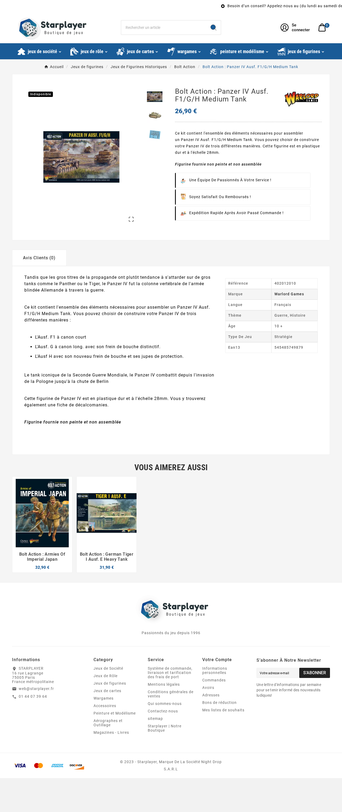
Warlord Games (289, 294)
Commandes (214, 680)
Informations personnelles (214, 670)
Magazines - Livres (111, 732)
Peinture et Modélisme (115, 713)
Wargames (104, 698)
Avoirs (208, 687)
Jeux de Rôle (106, 676)
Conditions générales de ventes (170, 694)
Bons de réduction (219, 702)
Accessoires (105, 706)
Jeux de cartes (107, 691)
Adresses (211, 695)
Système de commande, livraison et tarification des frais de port (170, 672)
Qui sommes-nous (165, 703)
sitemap (155, 718)
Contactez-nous (163, 711)
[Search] (213, 27)
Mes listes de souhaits (223, 710)
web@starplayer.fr (36, 689)
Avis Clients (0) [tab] (39, 257)
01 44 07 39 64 (33, 696)
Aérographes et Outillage (108, 723)
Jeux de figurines (110, 683)
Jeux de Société (108, 668)
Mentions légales (164, 684)
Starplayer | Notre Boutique (164, 728)
